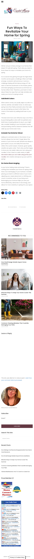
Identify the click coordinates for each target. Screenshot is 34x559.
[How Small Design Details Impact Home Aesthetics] (17, 248)
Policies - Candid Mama (13, 522)
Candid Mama (12, 207)
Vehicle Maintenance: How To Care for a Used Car (15, 471)
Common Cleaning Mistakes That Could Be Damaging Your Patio (16, 466)
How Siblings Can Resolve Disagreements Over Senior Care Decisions (16, 451)
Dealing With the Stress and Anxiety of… (10, 531)
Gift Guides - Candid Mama (13, 526)
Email (3, 418)
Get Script (6, 545)
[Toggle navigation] (2, 2)
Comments (22, 207)
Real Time (11, 545)
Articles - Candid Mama (13, 534)
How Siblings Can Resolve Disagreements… (11, 506)
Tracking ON (16, 545)
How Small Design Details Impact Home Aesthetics (15, 456)
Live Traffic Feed (11, 502)
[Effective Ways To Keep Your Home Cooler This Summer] (17, 279)
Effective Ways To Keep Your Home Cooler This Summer (14, 461)
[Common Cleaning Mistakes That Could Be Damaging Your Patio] (17, 310)
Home (17, 23)
